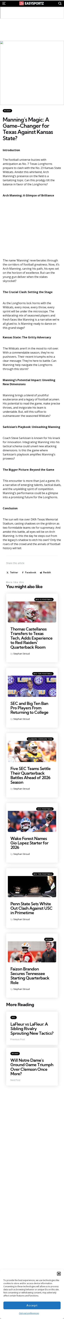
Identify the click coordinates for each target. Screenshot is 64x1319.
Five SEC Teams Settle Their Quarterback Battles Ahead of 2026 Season (30, 775)
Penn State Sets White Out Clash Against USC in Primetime (31, 908)
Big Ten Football (43, 674)
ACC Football (45, 809)
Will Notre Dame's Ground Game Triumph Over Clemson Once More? (31, 1067)
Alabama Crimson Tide (40, 739)
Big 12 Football (44, 599)
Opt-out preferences (29, 1313)
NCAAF (7, 111)
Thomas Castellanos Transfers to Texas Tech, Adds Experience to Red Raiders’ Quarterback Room (31, 638)
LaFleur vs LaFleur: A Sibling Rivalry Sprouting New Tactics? (31, 1029)
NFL (13, 1017)
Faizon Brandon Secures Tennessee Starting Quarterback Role (29, 975)
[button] (59, 1273)
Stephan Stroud (21, 653)
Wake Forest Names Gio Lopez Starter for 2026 (29, 843)
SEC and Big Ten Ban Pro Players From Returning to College (29, 708)
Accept (32, 1305)
